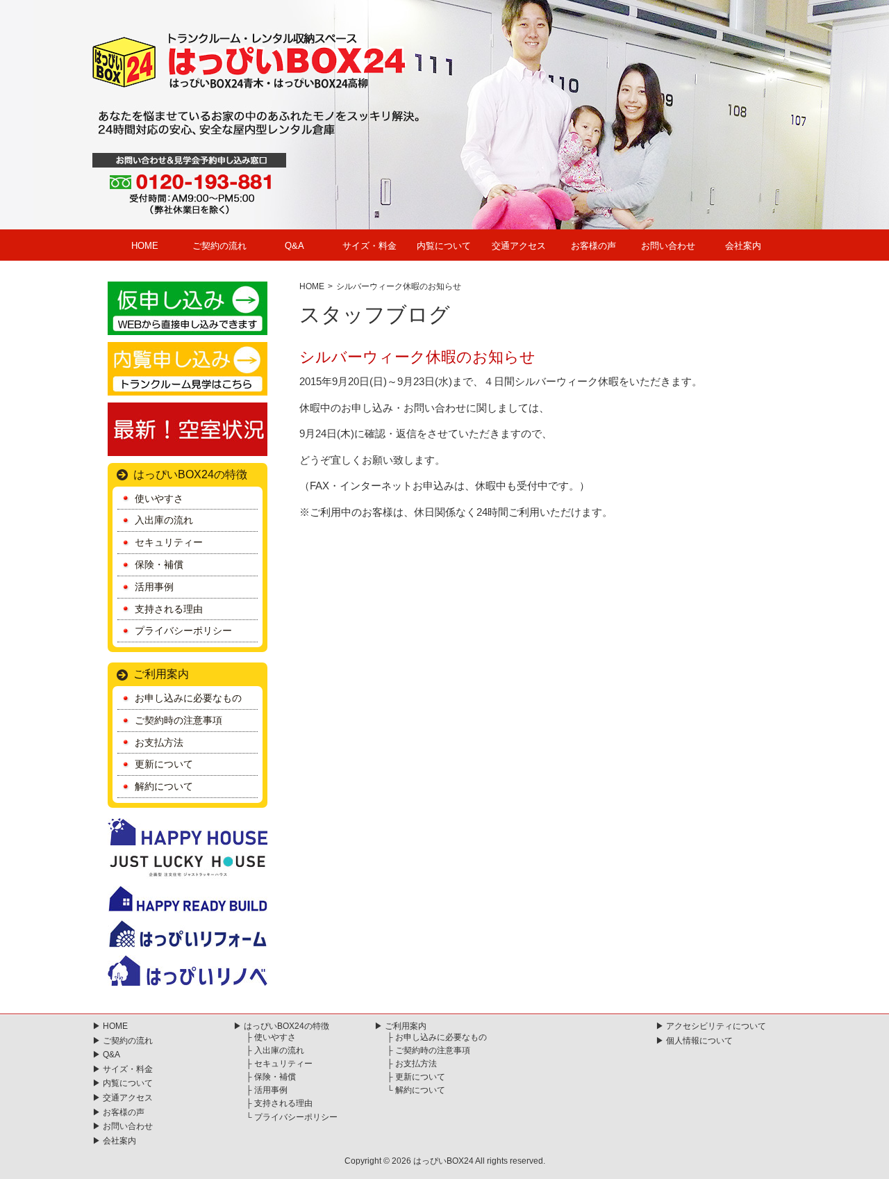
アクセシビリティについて (716, 1026)
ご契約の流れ (219, 246)
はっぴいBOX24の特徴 (190, 474)
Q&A (294, 246)
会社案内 (743, 246)
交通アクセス (519, 246)
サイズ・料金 (369, 246)
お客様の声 (593, 246)
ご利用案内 (161, 674)
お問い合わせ (668, 246)
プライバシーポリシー (183, 630)
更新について (164, 764)
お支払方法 (159, 742)
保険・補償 (159, 564)
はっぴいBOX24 (443, 1161)
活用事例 (154, 586)
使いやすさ (159, 498)
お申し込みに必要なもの (188, 698)
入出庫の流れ (164, 520)
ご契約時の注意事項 (178, 720)
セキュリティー (169, 542)
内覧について (444, 246)
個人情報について (699, 1041)
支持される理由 (169, 609)
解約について (164, 786)
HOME (144, 246)
